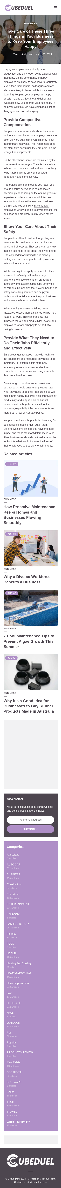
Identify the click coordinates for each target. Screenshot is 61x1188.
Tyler (15, 54)
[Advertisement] (30, 754)
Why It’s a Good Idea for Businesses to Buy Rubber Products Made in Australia (29, 706)
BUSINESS (30, 23)
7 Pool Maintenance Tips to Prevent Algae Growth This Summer (29, 641)
